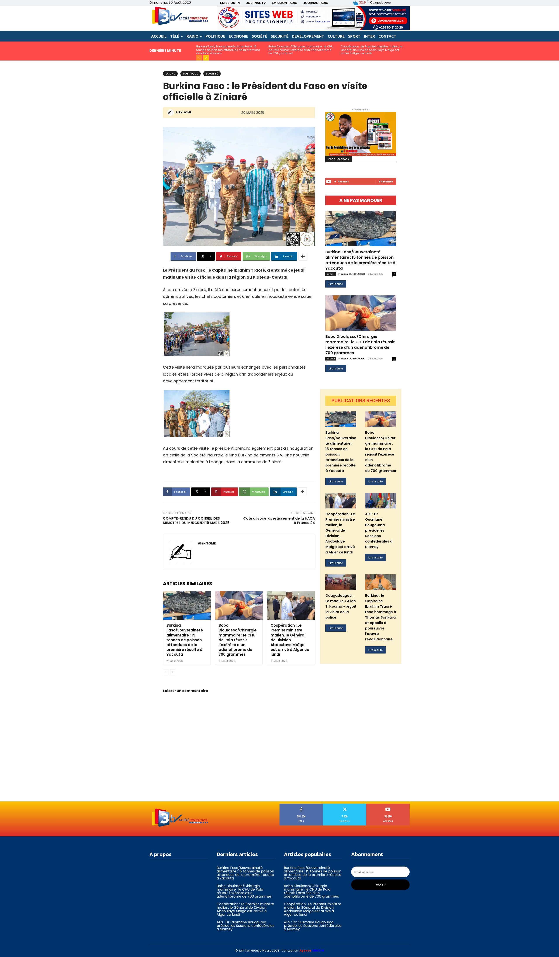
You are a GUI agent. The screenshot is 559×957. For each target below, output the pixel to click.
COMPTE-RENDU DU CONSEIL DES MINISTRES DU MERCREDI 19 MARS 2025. (196, 520)
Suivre (344, 805)
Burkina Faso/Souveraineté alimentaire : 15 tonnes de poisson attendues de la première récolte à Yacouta (228, 49)
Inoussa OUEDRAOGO (351, 274)
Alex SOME (184, 112)
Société (212, 73)
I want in (380, 885)
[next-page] (206, 58)
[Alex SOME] (171, 112)
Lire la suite (336, 284)
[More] (302, 256)
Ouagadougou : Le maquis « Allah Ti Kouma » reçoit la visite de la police (340, 606)
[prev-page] (199, 58)
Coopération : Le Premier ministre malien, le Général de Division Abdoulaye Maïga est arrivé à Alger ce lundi (371, 49)
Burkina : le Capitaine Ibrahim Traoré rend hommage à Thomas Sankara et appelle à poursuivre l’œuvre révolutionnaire (380, 617)
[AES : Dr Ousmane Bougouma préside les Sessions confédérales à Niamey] (380, 500)
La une (170, 73)
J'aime (301, 805)
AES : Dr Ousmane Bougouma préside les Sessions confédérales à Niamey (378, 530)
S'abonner (386, 181)
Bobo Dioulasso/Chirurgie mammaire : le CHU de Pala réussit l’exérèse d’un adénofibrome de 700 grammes (300, 49)
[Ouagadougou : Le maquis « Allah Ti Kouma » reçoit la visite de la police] (340, 582)
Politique (190, 73)
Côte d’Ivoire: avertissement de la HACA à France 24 (279, 520)
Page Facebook (338, 159)
